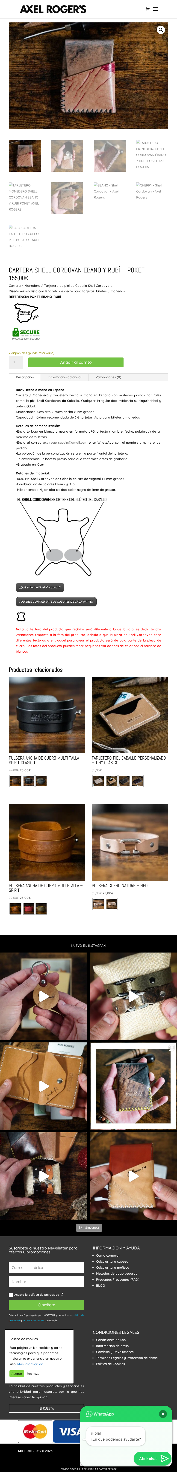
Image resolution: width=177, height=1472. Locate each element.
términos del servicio (34, 1320)
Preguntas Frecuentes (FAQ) (117, 1279)
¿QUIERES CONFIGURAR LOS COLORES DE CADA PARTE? (56, 601)
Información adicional (65, 377)
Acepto (17, 1373)
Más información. (30, 1364)
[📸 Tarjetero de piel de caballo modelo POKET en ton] (133, 1176)
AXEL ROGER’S (29, 1451)
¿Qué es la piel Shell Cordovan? (40, 587)
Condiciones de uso (111, 1340)
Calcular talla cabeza (112, 1261)
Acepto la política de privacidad (37, 1294)
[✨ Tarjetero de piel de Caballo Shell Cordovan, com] (133, 1086)
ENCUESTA (46, 1408)
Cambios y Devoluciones (115, 1352)
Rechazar (34, 1373)
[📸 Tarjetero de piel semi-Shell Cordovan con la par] (43, 1086)
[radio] (15, 781)
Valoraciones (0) (108, 377)
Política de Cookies (110, 1364)
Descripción (25, 377)
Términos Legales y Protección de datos (127, 1358)
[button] (161, 30)
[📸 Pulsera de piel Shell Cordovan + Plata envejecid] (133, 996)
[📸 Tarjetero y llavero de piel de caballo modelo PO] (43, 996)
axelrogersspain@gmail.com (65, 442)
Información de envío (112, 1346)
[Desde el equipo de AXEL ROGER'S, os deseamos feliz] (43, 1176)
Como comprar (108, 1255)
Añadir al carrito (76, 362)
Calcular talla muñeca (112, 1267)
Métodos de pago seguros (116, 1273)
